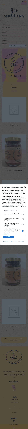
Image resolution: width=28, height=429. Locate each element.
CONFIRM (8, 236)
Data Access (14, 241)
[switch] (23, 214)
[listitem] (14, 211)
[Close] (25, 187)
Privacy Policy (22, 241)
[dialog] (14, 214)
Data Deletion (6, 241)
